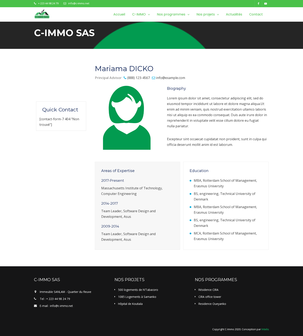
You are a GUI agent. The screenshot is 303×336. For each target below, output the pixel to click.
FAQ (44, 90)
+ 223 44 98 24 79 (48, 3)
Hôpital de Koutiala (130, 304)
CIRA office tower (209, 297)
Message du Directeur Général (59, 79)
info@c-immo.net (78, 3)
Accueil (119, 14)
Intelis (265, 329)
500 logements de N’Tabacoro (138, 290)
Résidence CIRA (208, 290)
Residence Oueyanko (212, 304)
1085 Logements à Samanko (137, 297)
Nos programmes (171, 14)
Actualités (234, 14)
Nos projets (205, 14)
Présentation (51, 68)
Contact (256, 14)
